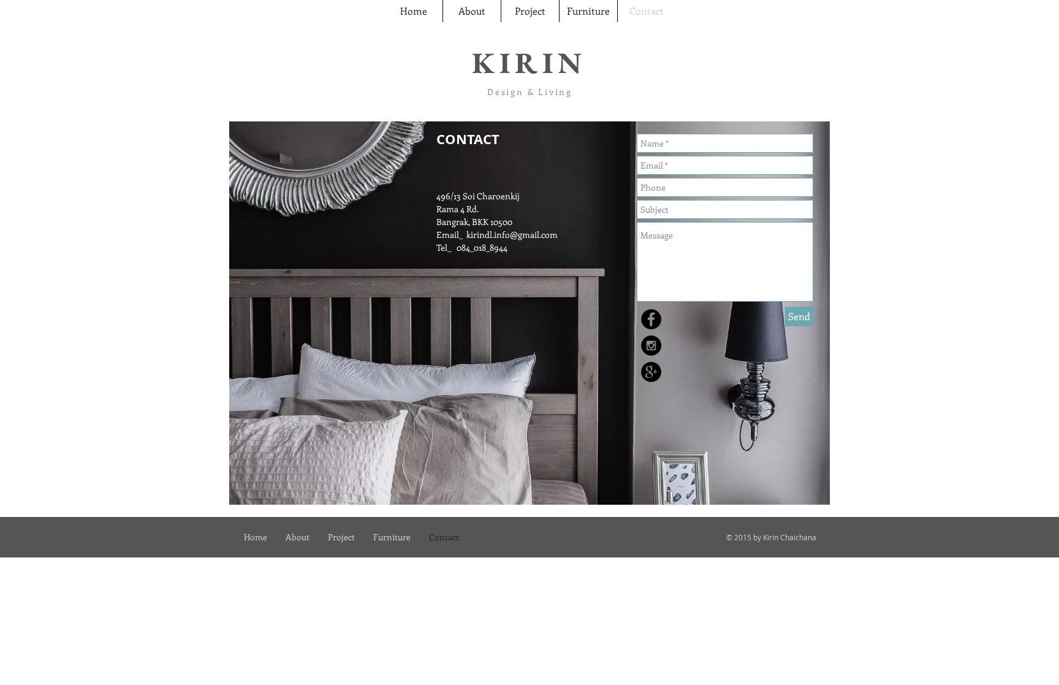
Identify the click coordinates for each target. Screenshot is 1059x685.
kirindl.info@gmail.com (512, 234)
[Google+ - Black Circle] (651, 372)
